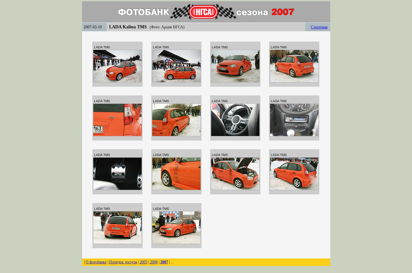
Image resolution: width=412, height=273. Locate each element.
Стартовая (319, 27)
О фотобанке (96, 262)
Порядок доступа (123, 262)
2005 (143, 262)
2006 (154, 262)
